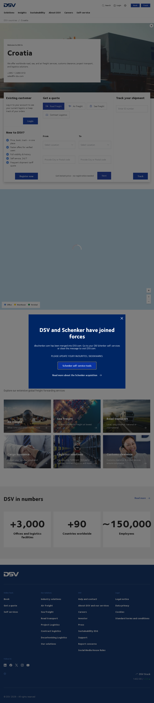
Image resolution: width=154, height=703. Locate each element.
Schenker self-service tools (77, 365)
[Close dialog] (121, 318)
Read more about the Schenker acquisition (75, 375)
